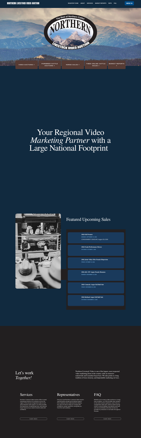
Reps (110, 3)
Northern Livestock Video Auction (23, 3)
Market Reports (100, 3)
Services (90, 3)
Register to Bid (73, 3)
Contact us (129, 3)
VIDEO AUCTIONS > (27, 64)
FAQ (115, 3)
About (82, 3)
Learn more (33, 418)
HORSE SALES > (73, 64)
